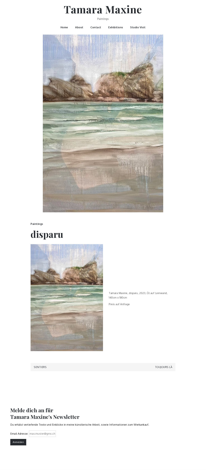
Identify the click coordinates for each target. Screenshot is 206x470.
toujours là (163, 367)
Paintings (37, 224)
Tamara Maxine (103, 9)
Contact (95, 27)
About (79, 27)
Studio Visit (137, 27)
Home (64, 27)
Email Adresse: (19, 433)
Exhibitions (115, 27)
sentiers (40, 367)
